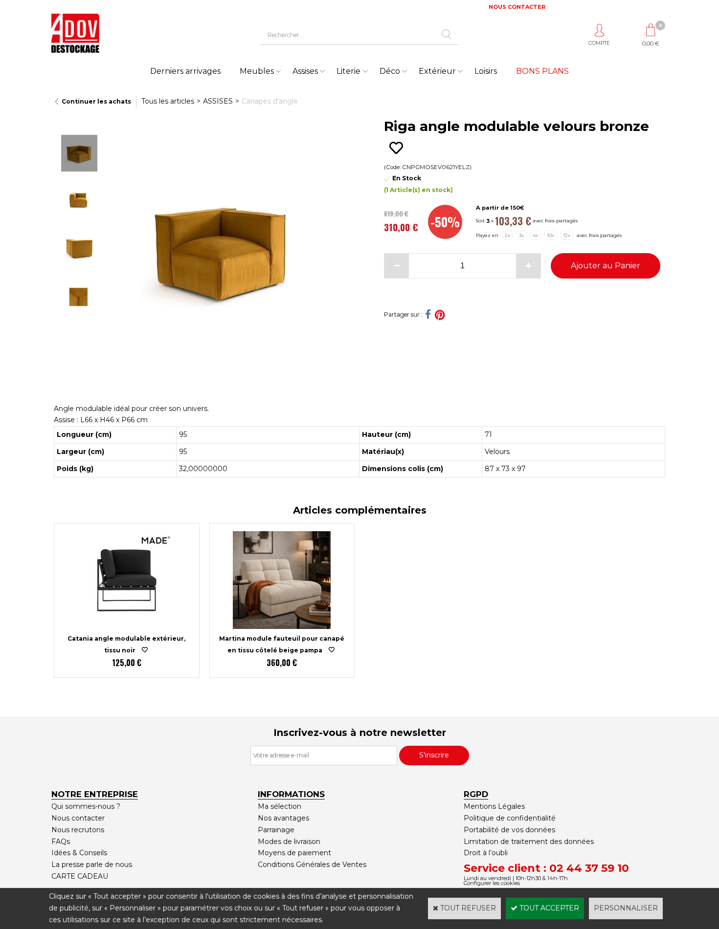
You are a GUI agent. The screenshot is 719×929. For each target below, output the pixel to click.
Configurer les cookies (492, 883)
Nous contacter (78, 818)
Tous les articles (167, 101)
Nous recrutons (77, 829)
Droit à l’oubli (486, 852)
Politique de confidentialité (510, 818)
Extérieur (437, 71)
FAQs (60, 841)
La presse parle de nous (91, 864)
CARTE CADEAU (79, 876)
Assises (305, 71)
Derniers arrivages (185, 71)
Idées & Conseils (79, 852)
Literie (348, 71)
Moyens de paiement (294, 852)
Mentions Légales (494, 806)
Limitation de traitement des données (529, 841)
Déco (390, 71)
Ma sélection (279, 806)
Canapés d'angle (270, 101)
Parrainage (276, 829)
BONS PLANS (542, 71)
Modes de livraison (289, 841)
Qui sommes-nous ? (85, 806)
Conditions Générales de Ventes (312, 864)
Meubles (257, 71)
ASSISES (218, 101)
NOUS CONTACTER (517, 6)
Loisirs (485, 71)
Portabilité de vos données (509, 829)
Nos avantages (283, 818)
